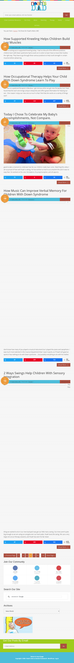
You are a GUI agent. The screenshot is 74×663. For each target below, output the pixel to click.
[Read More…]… (63, 68)
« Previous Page (10, 555)
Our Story (27, 20)
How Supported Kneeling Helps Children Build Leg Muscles (37, 40)
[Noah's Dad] (38, 6)
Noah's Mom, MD (15, 47)
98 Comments (65, 381)
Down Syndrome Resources (12, 20)
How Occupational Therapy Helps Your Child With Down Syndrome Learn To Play (35, 78)
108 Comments (65, 123)
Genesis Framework (41, 658)
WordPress (51, 658)
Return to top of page (37, 656)
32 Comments (65, 47)
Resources (31, 123)
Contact (67, 20)
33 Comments (65, 85)
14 (43, 555)
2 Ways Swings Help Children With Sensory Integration (34, 375)
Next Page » (51, 555)
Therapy (52, 20)
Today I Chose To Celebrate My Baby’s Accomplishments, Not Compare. (30, 116)
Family (60, 20)
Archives (37, 25)
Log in (57, 658)
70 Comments (65, 199)
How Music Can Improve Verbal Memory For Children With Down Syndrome (35, 192)
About (34, 20)
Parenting (42, 20)
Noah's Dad (29, 658)
